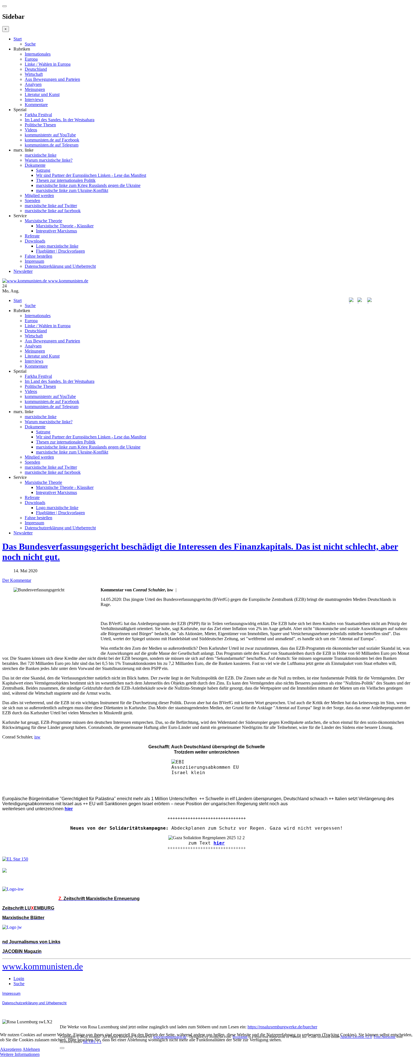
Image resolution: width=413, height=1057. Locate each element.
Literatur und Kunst (42, 94)
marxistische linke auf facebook (53, 210)
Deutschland (36, 69)
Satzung (43, 170)
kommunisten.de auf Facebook (52, 140)
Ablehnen (31, 1049)
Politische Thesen (40, 124)
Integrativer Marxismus (56, 230)
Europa (31, 59)
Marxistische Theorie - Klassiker (65, 225)
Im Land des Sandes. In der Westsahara (59, 119)
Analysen (33, 84)
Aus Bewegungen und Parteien (52, 79)
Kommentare (36, 104)
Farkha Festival (38, 114)
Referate (32, 236)
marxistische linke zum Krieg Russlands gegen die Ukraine (88, 185)
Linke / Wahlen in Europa (48, 64)
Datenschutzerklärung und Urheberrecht (60, 266)
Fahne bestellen (38, 256)
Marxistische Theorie (43, 220)
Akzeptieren (11, 1049)
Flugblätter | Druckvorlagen (60, 251)
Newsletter (23, 271)
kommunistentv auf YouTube (50, 134)
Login (18, 978)
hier (219, 843)
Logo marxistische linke (57, 246)
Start (17, 38)
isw (37, 737)
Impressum (34, 261)
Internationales (38, 54)
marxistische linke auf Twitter (51, 205)
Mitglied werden (39, 195)
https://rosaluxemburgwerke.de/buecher (282, 1026)
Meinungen (35, 89)
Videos (31, 129)
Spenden (32, 200)
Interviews (34, 99)
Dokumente (35, 165)
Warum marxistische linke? (48, 160)
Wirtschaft (34, 74)
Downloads (35, 241)
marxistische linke (40, 155)
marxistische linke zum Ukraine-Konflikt (72, 190)
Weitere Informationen (20, 1054)
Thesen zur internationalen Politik (66, 180)
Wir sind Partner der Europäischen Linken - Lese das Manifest (91, 175)
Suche (30, 44)
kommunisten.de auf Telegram (51, 145)
